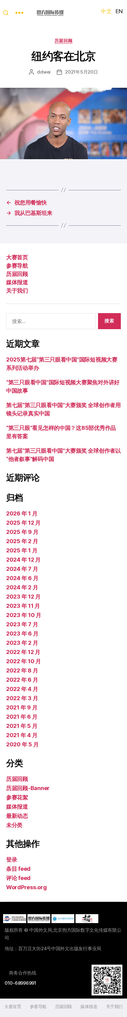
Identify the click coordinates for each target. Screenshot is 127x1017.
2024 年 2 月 (22, 587)
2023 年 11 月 (23, 606)
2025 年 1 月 (21, 550)
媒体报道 (17, 282)
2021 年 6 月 (21, 716)
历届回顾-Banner (28, 788)
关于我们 (17, 290)
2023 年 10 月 (23, 615)
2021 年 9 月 (21, 707)
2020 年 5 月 (22, 744)
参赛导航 (17, 265)
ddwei (44, 72)
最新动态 (17, 816)
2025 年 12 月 (23, 522)
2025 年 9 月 (22, 532)
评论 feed (18, 878)
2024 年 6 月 (22, 578)
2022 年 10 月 (23, 661)
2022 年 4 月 (22, 689)
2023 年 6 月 (22, 633)
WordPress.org (26, 887)
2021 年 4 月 (21, 735)
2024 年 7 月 (22, 569)
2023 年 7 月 (22, 624)
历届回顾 (63, 40)
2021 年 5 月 (21, 726)
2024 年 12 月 (23, 559)
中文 (106, 11)
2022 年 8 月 (22, 670)
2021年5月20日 (81, 72)
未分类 (14, 825)
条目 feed (18, 869)
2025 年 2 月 (22, 541)
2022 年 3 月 (22, 698)
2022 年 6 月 (22, 679)
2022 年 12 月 (23, 652)
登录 (11, 859)
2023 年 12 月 (23, 596)
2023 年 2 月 (22, 643)
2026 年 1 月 (21, 513)
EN (119, 11)
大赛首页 (17, 257)
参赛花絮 (17, 797)
